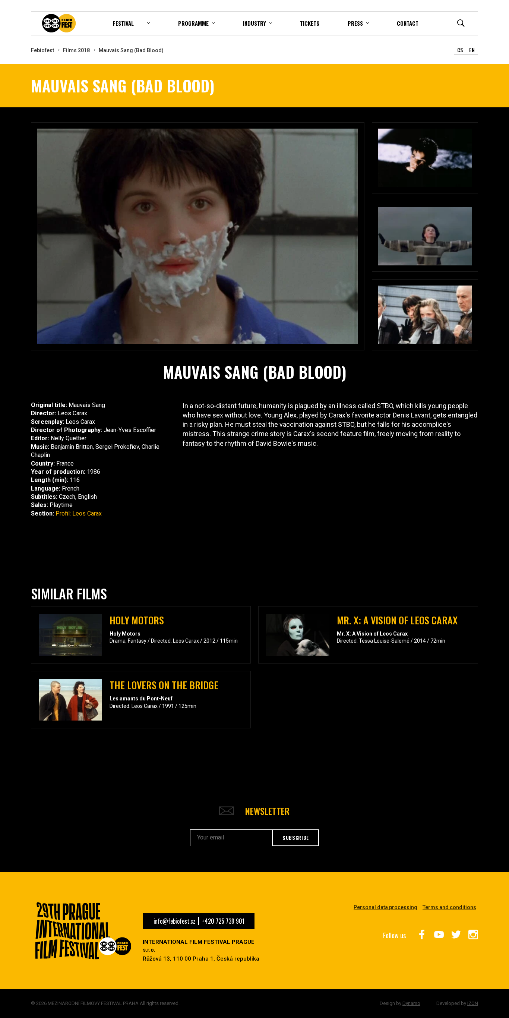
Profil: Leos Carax (79, 513)
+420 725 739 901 (223, 921)
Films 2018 (76, 50)
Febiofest (42, 50)
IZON (472, 1003)
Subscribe (295, 837)
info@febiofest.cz (174, 921)
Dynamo (411, 1003)
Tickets (309, 23)
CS (460, 50)
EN (472, 50)
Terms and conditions (449, 907)
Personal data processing (385, 907)
